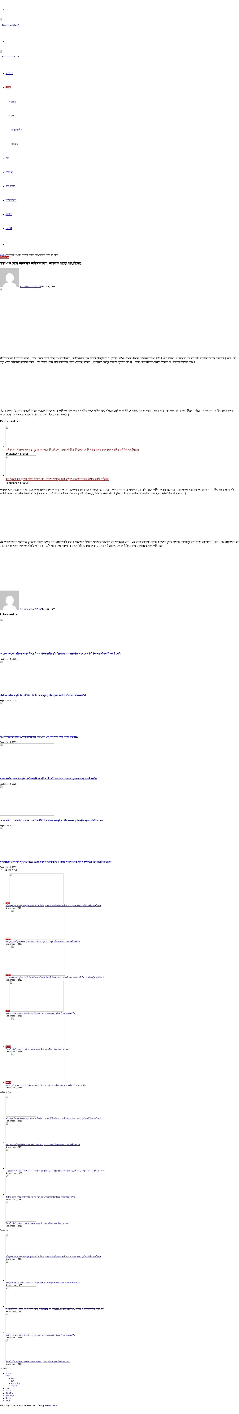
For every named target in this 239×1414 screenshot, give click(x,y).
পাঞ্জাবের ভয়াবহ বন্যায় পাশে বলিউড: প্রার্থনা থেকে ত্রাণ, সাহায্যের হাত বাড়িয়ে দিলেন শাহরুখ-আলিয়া (43, 695)
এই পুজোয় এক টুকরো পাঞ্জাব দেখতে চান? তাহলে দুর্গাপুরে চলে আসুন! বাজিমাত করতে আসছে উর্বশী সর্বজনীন (57, 479)
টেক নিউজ (10, 185)
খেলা (8, 157)
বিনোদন (9, 214)
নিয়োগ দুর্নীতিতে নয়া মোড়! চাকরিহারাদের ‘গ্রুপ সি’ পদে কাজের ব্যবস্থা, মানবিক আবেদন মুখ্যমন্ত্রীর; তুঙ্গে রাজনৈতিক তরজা (51, 820)
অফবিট (9, 228)
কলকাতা (9, 73)
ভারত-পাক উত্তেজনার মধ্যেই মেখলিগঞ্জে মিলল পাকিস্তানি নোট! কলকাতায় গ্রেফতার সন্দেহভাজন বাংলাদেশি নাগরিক (48, 778)
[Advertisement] (119, 386)
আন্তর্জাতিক (16, 129)
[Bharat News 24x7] (9, 25)
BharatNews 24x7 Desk (30, 286)
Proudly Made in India (47, 1405)
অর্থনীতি (9, 171)
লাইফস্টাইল (11, 200)
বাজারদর (14, 143)
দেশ (12, 115)
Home (2, 255)
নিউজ (8, 87)
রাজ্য (13, 101)
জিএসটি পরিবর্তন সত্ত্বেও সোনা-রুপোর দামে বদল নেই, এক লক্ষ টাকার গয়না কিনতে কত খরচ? (39, 736)
